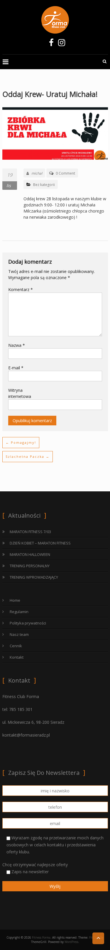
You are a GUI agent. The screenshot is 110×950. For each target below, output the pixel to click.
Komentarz (20, 289)
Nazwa (16, 345)
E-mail (15, 367)
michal (36, 173)
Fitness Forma (41, 937)
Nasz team (19, 634)
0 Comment (65, 173)
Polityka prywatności (28, 623)
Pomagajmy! (21, 442)
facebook (51, 44)
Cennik (16, 645)
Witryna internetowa (19, 393)
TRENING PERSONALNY (30, 565)
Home (15, 600)
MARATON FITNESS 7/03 (30, 531)
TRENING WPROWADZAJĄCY (34, 577)
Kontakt (16, 657)
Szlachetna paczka (28, 456)
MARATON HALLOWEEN (30, 554)
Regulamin (19, 611)
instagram (61, 44)
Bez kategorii (44, 184)
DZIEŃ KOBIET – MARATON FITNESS (40, 543)
